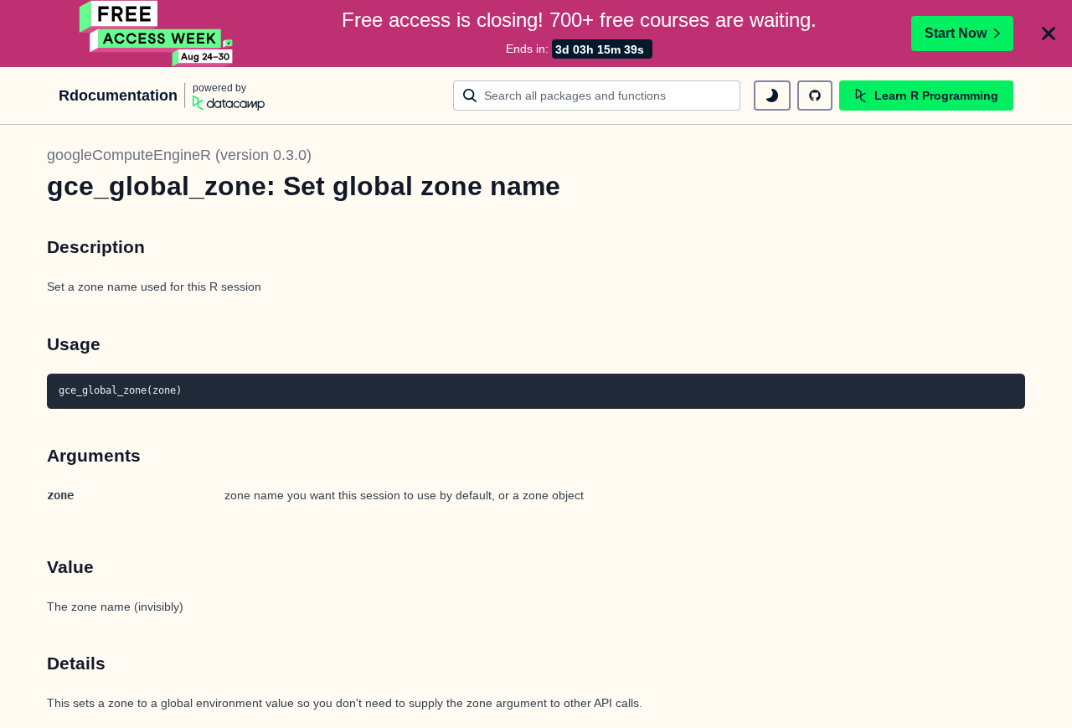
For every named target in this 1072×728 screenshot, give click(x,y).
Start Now (956, 33)
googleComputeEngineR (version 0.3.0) (179, 155)
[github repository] (814, 95)
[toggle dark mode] (772, 95)
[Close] (1048, 33)
